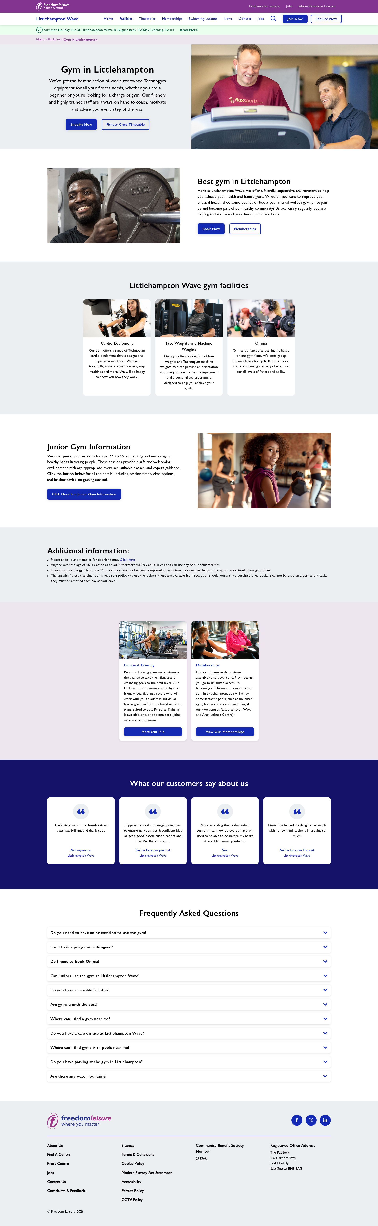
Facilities (54, 39)
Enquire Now (326, 19)
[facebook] (296, 1120)
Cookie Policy (133, 1163)
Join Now (295, 19)
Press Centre (58, 1163)
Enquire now (81, 124)
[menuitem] (264, 6)
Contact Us (56, 1181)
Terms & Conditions (138, 1154)
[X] (311, 1120)
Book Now (211, 229)
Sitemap (128, 1145)
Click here (127, 559)
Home (40, 39)
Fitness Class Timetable (125, 124)
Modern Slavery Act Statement (147, 1172)
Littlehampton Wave (57, 19)
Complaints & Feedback (66, 1190)
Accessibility (131, 1181)
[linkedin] (325, 1120)
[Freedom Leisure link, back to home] (52, 6)
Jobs (50, 1172)
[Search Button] (273, 18)
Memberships (245, 229)
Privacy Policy (133, 1190)
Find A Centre (58, 1154)
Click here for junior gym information (84, 494)
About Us (55, 1145)
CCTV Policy (132, 1199)
